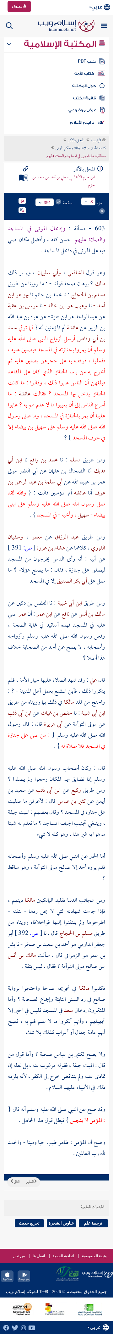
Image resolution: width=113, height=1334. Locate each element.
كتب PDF (87, 61)
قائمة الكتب (84, 98)
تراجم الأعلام (82, 122)
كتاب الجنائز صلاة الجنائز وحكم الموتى (81, 148)
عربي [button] (96, 7)
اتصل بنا (39, 1256)
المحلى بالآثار (76, 141)
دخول (17, 6)
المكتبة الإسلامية (61, 44)
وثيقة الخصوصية (94, 1256)
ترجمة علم (93, 1223)
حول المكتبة (84, 86)
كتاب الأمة (84, 73)
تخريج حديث (29, 1223)
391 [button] (47, 202)
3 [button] (91, 201)
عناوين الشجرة (61, 1223)
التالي (16, 1182)
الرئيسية (96, 141)
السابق (30, 1182)
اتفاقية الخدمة (63, 1256)
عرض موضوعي (82, 110)
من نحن (19, 1256)
